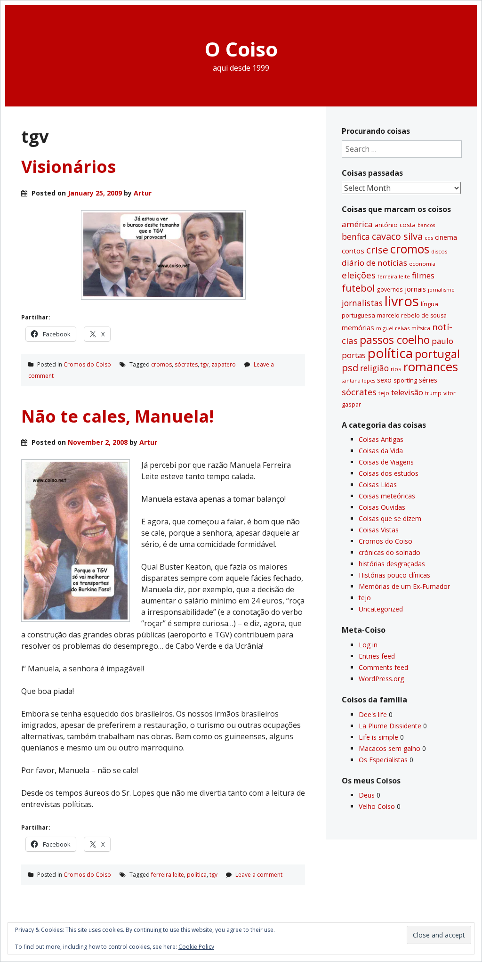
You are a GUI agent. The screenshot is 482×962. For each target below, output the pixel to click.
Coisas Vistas (379, 529)
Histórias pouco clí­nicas (394, 575)
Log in (368, 644)
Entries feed (377, 656)
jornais (415, 289)
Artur (143, 192)
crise (377, 249)
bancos (426, 225)
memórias (358, 327)
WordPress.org (381, 678)
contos (353, 250)
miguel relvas (393, 328)
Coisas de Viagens (386, 461)
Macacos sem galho (389, 748)
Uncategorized (381, 608)
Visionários (68, 166)
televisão (407, 392)
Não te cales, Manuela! (117, 416)
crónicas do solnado (389, 552)
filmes (423, 275)
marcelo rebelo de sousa (412, 315)
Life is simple (378, 737)
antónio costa (395, 224)
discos (439, 251)
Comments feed (383, 667)
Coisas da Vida (381, 450)
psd (350, 367)
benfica (356, 236)
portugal (437, 353)
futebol (358, 287)
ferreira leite (167, 875)
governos (390, 289)
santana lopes (358, 380)
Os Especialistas (383, 759)
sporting (405, 380)
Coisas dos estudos (388, 473)
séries (428, 379)
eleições (359, 275)
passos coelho (395, 339)
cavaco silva (397, 236)
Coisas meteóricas (387, 495)
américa (357, 224)
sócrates (186, 364)
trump (433, 393)
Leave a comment (258, 875)
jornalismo (441, 289)
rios (396, 369)
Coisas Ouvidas (382, 507)
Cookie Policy (196, 947)
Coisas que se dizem (390, 518)
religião (374, 368)
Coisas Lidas (378, 484)
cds (429, 237)
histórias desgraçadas (392, 563)
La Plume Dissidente (390, 725)
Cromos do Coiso (87, 364)
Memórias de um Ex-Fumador (404, 586)
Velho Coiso (377, 806)
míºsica (420, 328)
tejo (383, 393)
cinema (446, 237)
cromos (161, 364)
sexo (384, 379)
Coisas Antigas (381, 439)
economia (422, 263)
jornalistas (362, 303)
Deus (367, 795)
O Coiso (241, 48)
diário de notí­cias (374, 262)
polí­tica (197, 875)
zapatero (223, 364)
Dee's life (373, 714)
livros (402, 301)
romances (430, 367)
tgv (205, 364)
